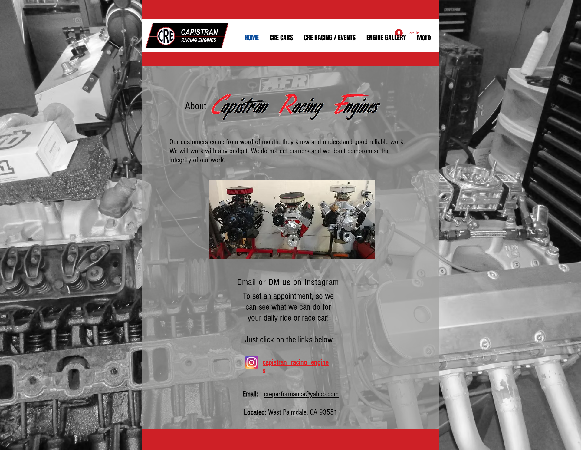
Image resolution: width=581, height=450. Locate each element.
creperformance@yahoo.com (301, 394)
